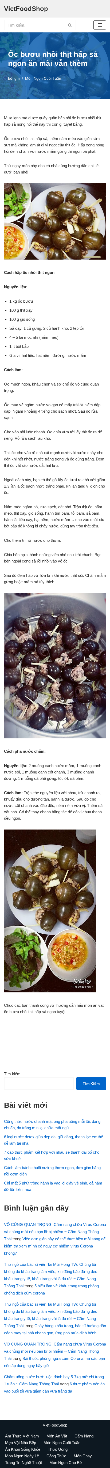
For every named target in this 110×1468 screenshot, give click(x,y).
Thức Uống (58, 1449)
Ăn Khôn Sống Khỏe (22, 1449)
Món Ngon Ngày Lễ (22, 1456)
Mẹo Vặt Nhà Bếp (20, 1442)
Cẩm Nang (83, 1436)
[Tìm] (70, 25)
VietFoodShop (55, 1425)
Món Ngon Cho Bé (65, 1462)
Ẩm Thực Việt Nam (22, 1436)
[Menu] (99, 24)
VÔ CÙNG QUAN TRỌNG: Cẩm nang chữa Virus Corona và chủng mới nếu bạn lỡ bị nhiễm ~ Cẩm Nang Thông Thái (55, 1231)
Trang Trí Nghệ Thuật (23, 1462)
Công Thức (56, 1456)
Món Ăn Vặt (56, 1436)
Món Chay (83, 1456)
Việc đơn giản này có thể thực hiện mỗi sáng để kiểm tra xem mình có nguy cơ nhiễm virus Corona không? (54, 1246)
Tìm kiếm (12, 1074)
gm (17, 79)
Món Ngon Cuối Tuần (43, 79)
